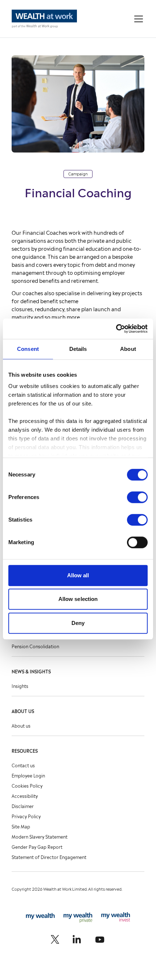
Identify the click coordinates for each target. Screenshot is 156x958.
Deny (78, 623)
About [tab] (128, 349)
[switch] (137, 497)
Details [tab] (78, 349)
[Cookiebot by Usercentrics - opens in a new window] (116, 328)
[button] (138, 19)
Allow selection (78, 599)
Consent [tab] (28, 349)
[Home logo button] (44, 18)
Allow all (78, 575)
